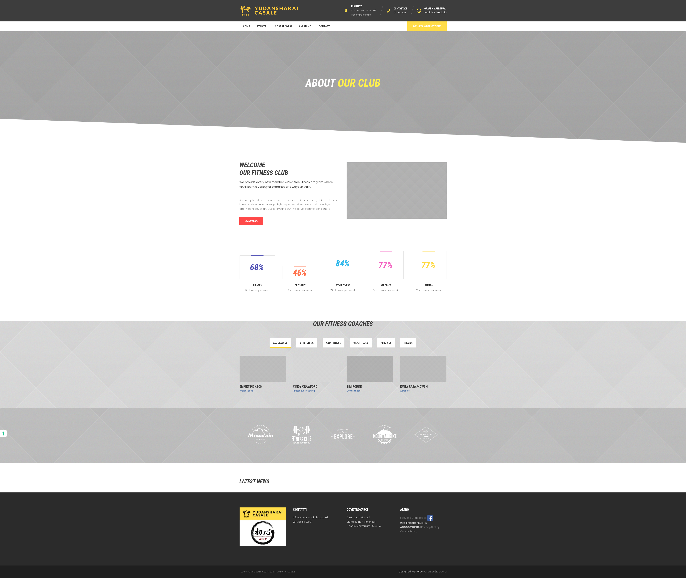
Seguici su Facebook (413, 518)
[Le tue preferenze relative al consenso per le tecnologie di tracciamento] (3, 433)
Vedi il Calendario (435, 12)
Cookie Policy (408, 531)
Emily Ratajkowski (414, 386)
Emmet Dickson (251, 386)
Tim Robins (355, 386)
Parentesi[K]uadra (435, 571)
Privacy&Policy (430, 527)
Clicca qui (400, 12)
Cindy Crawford (305, 386)
